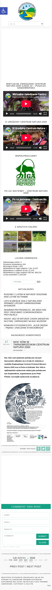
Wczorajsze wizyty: (10, 266)
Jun (31, 560)
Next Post (34, 566)
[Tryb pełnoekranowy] (45, 113)
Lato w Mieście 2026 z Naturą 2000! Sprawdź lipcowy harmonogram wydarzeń (23, 303)
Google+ (48, 449)
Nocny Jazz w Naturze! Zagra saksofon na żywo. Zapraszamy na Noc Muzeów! (26, 320)
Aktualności (18, 350)
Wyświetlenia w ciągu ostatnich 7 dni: (18, 268)
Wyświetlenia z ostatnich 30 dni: (16, 271)
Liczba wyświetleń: (10, 275)
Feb (10, 560)
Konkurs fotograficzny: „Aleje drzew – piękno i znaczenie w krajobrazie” (26, 326)
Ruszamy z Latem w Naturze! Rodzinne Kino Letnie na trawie (25, 295)
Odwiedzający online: (12, 262)
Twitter (43, 449)
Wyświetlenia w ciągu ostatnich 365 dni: (19, 273)
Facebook (38, 449)
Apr (21, 560)
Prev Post (17, 566)
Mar (16, 560)
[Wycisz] (40, 113)
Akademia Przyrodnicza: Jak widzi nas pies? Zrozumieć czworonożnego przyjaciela (25, 312)
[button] (4, 11)
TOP (49, 585)
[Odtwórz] (6, 113)
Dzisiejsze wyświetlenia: (13, 264)
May (26, 560)
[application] (26, 104)
